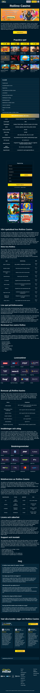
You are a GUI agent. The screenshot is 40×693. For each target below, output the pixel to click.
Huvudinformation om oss (7, 85)
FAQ (3, 110)
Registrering (4, 87)
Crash (24, 43)
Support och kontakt (6, 107)
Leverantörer (4, 92)
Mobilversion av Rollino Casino (8, 102)
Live (14, 43)
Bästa (4, 43)
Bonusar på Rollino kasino (7, 95)
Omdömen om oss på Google (32, 624)
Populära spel (5, 83)
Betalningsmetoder (6, 100)
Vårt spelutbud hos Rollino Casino (9, 90)
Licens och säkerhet (6, 105)
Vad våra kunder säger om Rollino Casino (10, 112)
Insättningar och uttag (6, 97)
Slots (34, 43)
